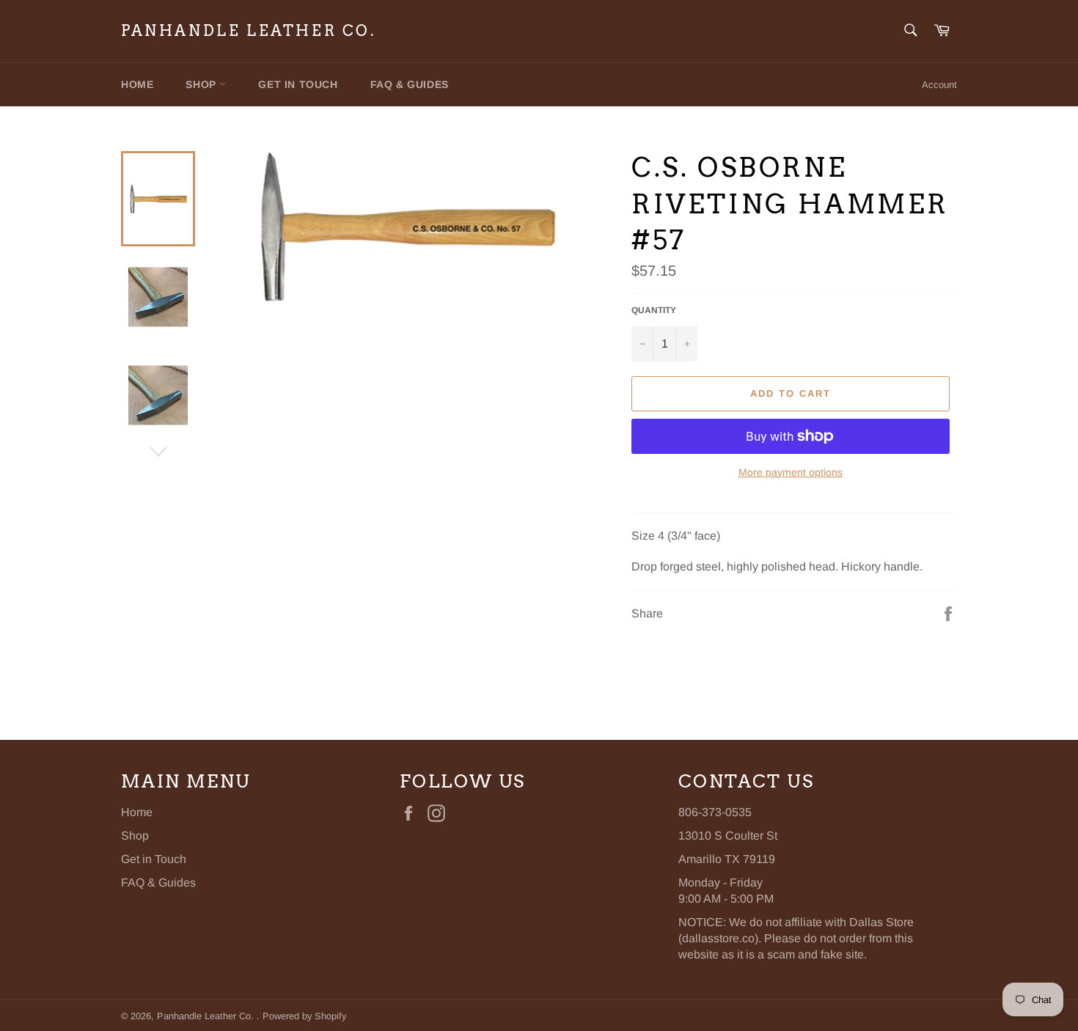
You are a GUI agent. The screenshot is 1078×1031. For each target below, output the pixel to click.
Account (939, 84)
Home (137, 84)
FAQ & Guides (409, 84)
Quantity (653, 310)
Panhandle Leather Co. (248, 31)
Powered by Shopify (304, 1015)
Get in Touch (297, 84)
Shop (202, 84)
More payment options (790, 472)
